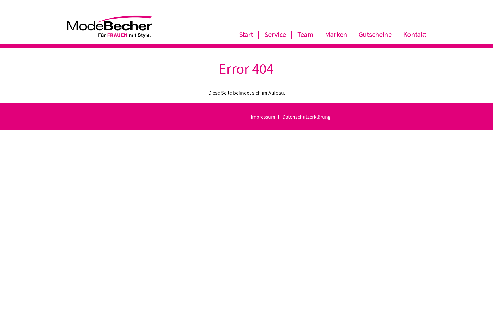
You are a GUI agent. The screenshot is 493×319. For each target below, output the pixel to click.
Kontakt (414, 34)
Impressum (263, 116)
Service (275, 34)
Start (246, 34)
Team (305, 34)
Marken (336, 34)
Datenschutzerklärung (306, 116)
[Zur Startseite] (109, 35)
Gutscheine (375, 34)
